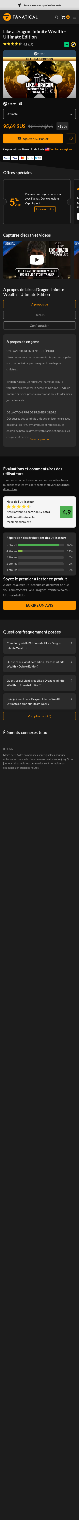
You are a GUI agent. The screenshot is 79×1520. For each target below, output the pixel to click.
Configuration (39, 325)
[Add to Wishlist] (71, 138)
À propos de (39, 304)
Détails (40, 315)
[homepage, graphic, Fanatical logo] (20, 17)
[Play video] (37, 260)
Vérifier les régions (61, 149)
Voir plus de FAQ (39, 716)
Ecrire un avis (39, 605)
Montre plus (37, 439)
